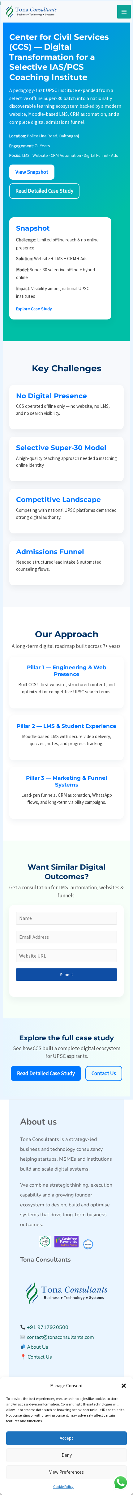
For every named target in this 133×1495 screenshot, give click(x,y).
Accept (66, 1438)
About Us (37, 1347)
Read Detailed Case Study (44, 190)
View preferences (66, 1472)
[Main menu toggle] (124, 12)
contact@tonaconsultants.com (60, 1337)
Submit (66, 974)
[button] (124, 1386)
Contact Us (104, 1073)
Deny (67, 1455)
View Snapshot (31, 172)
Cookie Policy (63, 1486)
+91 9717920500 (47, 1327)
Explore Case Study (34, 308)
